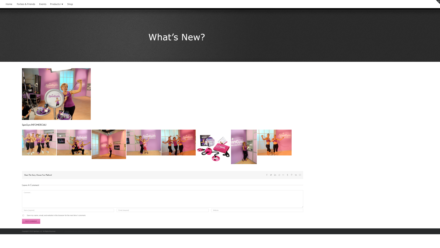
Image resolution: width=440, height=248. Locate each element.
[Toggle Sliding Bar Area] (438, 2)
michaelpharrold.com (70, 231)
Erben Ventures (83, 231)
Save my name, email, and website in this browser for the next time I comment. (56, 215)
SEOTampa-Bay (94, 231)
